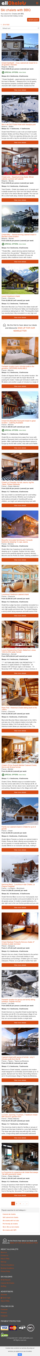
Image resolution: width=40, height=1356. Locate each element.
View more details (20, 90)
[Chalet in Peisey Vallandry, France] (20, 466)
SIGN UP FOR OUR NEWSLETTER (24, 329)
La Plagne (11, 888)
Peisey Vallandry (13, 486)
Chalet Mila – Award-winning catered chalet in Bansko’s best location (19, 235)
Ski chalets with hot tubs (11, 1220)
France (4, 298)
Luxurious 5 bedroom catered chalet (15, 594)
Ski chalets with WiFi (9, 1230)
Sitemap (3, 1262)
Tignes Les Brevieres (21, 1061)
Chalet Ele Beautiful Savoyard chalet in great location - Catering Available (19, 422)
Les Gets (11, 1003)
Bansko (11, 67)
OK (20, 1354)
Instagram (4, 1316)
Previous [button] (4, 47)
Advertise (4, 1294)
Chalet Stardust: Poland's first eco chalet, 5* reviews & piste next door (18, 943)
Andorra (4, 126)
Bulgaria (4, 67)
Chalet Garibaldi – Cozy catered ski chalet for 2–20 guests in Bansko (20, 64)
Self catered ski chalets (10, 1217)
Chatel (10, 831)
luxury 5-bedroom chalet (11, 296)
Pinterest (4, 1312)
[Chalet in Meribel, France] (20, 749)
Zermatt (13, 654)
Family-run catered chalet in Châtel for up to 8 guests (19, 828)
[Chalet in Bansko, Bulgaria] (20, 47)
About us (4, 1252)
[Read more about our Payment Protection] (5, 1327)
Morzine (11, 370)
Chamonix (11, 298)
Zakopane (11, 946)
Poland (4, 946)
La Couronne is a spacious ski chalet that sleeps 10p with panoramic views (20, 1173)
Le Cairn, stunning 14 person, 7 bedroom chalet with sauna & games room (19, 1115)
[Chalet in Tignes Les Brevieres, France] (20, 1041)
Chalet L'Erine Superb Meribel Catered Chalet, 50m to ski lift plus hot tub (19, 766)
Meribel (10, 769)
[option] (20, 47)
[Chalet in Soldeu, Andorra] (20, 108)
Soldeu (11, 126)
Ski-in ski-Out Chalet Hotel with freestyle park (19, 124)
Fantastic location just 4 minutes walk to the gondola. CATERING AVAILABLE (18, 367)
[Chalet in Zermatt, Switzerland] (20, 634)
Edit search (34, 20)
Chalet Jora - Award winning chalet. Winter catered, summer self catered (18, 178)
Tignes (10, 1061)
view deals (22, 72)
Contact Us (4, 1255)
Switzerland (5, 654)
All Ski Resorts (5, 1280)
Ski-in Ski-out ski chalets (11, 1227)
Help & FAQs (5, 1258)
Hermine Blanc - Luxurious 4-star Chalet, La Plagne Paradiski (18, 885)
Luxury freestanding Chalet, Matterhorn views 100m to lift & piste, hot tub (19, 651)
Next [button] (35, 47)
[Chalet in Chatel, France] (20, 811)
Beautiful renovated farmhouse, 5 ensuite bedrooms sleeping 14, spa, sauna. (17, 541)
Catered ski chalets (9, 1214)
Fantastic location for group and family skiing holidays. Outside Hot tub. (18, 1000)
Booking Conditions (7, 1268)
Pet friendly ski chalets (10, 1224)
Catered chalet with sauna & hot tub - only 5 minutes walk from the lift (18, 1058)
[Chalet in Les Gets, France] (20, 984)
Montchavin (20, 888)
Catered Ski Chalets (7, 1283)
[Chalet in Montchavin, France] (20, 868)
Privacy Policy (5, 1271)
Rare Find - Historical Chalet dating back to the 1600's (19, 708)
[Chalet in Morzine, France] (20, 350)
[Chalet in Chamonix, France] (20, 280)
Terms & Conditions (7, 1265)
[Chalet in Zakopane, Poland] (20, 926)
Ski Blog (3, 1286)
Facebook (4, 1309)
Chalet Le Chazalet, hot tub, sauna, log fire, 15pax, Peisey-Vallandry (18, 483)
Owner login (6, 1298)
